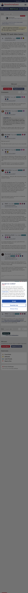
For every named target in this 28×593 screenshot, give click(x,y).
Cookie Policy (5, 291)
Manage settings (14, 308)
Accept (14, 301)
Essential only (14, 305)
